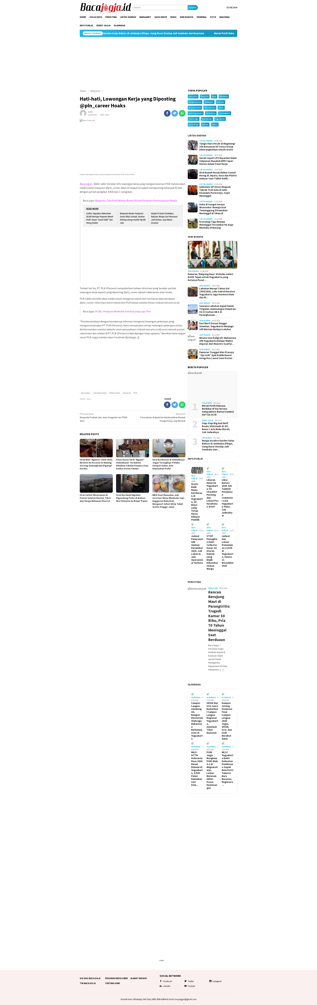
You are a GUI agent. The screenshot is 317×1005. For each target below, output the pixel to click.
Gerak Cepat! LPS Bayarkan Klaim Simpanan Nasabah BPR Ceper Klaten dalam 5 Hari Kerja (218, 161)
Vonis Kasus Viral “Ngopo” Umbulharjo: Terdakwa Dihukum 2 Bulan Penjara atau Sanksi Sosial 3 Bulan (132, 464)
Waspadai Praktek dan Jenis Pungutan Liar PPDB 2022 (103, 417)
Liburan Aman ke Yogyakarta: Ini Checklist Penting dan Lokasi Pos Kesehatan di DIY (212, 493)
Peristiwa (194, 582)
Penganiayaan (195, 102)
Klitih (214, 96)
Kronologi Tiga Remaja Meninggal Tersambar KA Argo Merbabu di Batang (216, 224)
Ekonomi (220, 102)
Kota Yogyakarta (196, 113)
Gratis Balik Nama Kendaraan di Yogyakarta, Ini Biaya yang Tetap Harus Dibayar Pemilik (197, 502)
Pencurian (193, 96)
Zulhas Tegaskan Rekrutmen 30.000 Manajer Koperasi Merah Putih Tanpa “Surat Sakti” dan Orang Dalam (99, 218)
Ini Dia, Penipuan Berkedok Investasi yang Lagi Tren (123, 311)
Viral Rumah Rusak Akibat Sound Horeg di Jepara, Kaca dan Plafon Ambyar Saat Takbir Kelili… (218, 175)
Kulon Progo (194, 124)
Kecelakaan (207, 119)
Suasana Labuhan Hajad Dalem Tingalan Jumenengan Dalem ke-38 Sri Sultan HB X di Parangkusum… (218, 310)
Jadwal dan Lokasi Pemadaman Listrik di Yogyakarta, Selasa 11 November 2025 (228, 551)
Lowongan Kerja (100, 393)
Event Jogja (193, 119)
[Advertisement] (158, 63)
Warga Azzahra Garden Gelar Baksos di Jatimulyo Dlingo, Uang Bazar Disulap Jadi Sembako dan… (218, 445)
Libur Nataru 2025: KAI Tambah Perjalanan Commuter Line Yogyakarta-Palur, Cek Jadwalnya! (227, 497)
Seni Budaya (195, 236)
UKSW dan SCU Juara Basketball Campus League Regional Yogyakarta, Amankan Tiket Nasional (212, 718)
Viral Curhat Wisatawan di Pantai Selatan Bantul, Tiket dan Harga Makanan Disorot (95, 497)
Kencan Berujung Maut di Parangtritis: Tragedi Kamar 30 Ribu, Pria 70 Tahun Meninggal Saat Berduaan (218, 616)
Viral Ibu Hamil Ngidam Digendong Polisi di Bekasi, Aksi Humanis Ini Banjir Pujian (132, 497)
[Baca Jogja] (106, 7)
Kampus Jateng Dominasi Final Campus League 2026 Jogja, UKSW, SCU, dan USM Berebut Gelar (227, 721)
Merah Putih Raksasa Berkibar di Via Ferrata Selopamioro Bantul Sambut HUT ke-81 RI (226, 33)
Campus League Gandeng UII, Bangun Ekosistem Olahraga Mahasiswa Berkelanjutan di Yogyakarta (197, 721)
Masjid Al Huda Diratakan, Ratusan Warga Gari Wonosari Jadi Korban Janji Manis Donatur (164, 218)
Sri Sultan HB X (195, 107)
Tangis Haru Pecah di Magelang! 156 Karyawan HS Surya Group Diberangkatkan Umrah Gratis (217, 146)
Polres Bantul (209, 107)
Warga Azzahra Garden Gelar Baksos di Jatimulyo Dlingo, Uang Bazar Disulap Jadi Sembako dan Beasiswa (109, 33)
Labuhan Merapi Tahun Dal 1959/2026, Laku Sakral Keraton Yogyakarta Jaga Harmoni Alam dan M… (217, 293)
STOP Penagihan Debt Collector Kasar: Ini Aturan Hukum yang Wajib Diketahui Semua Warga (212, 552)
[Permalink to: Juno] (83, 112)
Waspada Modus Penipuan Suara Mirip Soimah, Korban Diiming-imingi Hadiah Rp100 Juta (132, 218)
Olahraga (194, 684)
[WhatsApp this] (182, 113)
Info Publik (195, 458)
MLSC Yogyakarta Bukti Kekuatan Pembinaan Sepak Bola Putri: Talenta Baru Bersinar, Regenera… (228, 768)
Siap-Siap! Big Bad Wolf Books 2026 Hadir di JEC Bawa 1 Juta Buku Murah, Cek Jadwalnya (216, 428)
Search (192, 7)
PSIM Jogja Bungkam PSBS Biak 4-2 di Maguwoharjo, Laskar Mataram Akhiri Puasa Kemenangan (212, 770)
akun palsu (85, 393)
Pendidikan (211, 113)
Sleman (205, 124)
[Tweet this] (174, 113)
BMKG (221, 107)
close (161, 960)
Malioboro (224, 96)
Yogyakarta (220, 119)
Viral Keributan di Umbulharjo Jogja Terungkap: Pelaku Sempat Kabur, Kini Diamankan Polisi (168, 464)
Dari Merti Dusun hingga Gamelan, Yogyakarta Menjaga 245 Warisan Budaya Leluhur (216, 326)
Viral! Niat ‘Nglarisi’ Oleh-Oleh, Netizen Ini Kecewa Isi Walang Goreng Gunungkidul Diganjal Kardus (96, 464)
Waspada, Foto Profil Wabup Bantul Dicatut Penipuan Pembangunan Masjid (136, 200)
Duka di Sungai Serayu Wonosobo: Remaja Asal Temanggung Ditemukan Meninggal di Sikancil (213, 209)
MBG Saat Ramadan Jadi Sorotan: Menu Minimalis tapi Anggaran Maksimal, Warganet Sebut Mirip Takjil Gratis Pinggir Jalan (168, 500)
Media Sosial (114, 393)
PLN (135, 393)
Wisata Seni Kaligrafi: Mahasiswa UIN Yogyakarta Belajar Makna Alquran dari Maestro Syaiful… (217, 340)
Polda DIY (205, 96)
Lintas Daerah (197, 135)
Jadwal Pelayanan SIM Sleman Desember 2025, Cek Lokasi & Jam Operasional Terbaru (197, 549)
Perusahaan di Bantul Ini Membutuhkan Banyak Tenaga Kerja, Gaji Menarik (162, 417)
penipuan (127, 393)
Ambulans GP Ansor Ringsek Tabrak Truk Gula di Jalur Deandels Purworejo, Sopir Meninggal (215, 191)
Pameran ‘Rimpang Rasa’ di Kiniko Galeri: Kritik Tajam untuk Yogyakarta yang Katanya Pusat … (210, 277)
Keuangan (209, 102)
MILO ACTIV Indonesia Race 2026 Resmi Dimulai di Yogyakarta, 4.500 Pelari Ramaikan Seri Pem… (197, 768)
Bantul (215, 124)
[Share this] (167, 113)
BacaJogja (86, 183)
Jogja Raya (207, 403)
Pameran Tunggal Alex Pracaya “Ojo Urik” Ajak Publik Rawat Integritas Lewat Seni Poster (216, 355)
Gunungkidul (224, 113)
